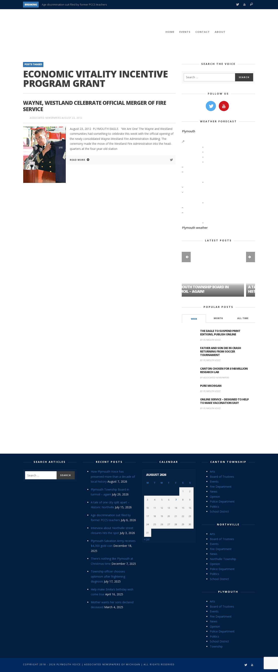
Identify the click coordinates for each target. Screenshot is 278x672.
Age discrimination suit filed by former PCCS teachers (74, 4)
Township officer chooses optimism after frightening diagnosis (108, 576)
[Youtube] (244, 5)
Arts (212, 471)
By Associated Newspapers (214, 377)
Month (218, 318)
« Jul (146, 539)
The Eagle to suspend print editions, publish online (220, 332)
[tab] (194, 318)
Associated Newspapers (45, 117)
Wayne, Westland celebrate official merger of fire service (94, 106)
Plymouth (228, 592)
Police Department (222, 501)
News (213, 491)
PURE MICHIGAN (210, 386)
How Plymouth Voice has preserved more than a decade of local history (113, 476)
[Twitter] (237, 5)
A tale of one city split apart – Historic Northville (212, 289)
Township (216, 646)
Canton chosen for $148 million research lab (224, 370)
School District (219, 511)
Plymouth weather (195, 227)
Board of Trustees (222, 477)
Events (214, 481)
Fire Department (221, 487)
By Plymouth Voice (210, 339)
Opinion (215, 496)
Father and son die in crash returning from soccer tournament (220, 351)
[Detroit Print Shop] (218, 432)
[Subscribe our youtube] (224, 106)
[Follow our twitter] (211, 106)
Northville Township (223, 559)
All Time (242, 318)
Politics (214, 506)
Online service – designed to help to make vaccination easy (224, 401)
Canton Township (228, 462)
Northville (228, 524)
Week (194, 318)
